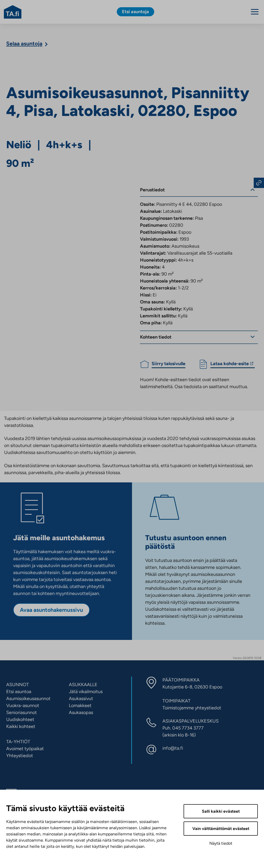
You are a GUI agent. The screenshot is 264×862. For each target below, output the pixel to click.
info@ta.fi (172, 748)
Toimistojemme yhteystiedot (191, 708)
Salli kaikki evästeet (221, 811)
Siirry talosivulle (168, 363)
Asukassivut (81, 698)
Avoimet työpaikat (25, 748)
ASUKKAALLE (83, 684)
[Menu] (254, 11)
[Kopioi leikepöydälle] (259, 183)
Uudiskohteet (20, 719)
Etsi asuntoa (18, 691)
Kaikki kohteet (20, 726)
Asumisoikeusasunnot (28, 698)
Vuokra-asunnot (22, 705)
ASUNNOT (17, 684)
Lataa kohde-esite (229, 364)
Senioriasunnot (21, 712)
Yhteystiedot (19, 755)
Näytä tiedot (220, 843)
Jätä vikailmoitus (86, 691)
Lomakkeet (80, 705)
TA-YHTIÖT (18, 742)
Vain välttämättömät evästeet (220, 828)
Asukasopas (81, 712)
